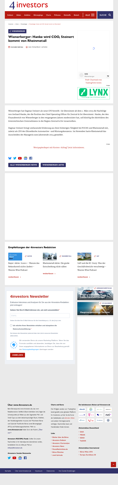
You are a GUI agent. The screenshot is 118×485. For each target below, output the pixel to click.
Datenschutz (51, 471)
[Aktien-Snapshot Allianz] (82, 409)
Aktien (18, 15)
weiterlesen (13, 276)
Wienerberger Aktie (53, 165)
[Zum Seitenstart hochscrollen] (113, 464)
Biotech (76, 15)
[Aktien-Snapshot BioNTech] (99, 409)
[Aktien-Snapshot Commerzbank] (108, 409)
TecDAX (83, 441)
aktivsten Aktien (70, 418)
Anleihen (27, 15)
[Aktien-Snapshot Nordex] (82, 420)
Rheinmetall (66, 256)
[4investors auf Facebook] (30, 158)
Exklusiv (10, 15)
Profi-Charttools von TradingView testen (93, 81)
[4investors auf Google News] (26, 158)
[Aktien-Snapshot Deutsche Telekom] (90, 415)
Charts (48, 15)
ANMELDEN (17, 355)
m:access (57, 15)
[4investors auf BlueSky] (9, 158)
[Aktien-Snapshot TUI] (90, 420)
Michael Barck (36, 47)
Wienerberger (24, 24)
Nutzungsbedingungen (30, 349)
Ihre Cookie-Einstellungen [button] (67, 471)
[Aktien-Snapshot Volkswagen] (108, 420)
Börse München (58, 452)
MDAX (82, 435)
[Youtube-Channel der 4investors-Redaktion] (20, 158)
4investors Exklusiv (59, 440)
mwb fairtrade (57, 455)
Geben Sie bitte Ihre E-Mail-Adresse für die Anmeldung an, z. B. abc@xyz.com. (35, 320)
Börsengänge (38, 15)
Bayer (29, 256)
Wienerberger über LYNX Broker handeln (93, 97)
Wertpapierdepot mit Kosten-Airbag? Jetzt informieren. (59, 147)
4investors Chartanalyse (60, 443)
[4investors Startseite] (28, 5)
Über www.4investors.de (23, 471)
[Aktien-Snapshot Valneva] (99, 420)
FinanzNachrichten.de (60, 449)
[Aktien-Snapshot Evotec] (99, 415)
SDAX (82, 438)
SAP (98, 256)
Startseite (8, 471)
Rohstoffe (67, 15)
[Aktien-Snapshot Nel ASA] (108, 415)
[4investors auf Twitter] (14, 158)
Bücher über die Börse (60, 437)
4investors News (58, 446)
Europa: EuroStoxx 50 (88, 455)
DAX (82, 432)
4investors (10, 24)
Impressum (38, 471)
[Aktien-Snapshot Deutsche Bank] (82, 415)
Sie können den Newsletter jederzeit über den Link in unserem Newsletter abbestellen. (34, 334)
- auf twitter (43, 47)
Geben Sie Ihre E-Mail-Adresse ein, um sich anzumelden (34, 310)
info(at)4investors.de (15, 448)
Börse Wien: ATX (86, 452)
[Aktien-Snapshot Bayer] (90, 409)
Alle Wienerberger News (23, 165)
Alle (87, 15)
